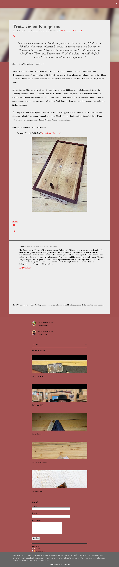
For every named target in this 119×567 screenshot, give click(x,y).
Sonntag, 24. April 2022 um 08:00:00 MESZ (42, 246)
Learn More (56, 564)
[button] (13, 36)
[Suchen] (115, 3)
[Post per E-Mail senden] (13, 226)
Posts (37, 549)
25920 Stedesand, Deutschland (70, 31)
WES (15, 222)
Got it (67, 564)
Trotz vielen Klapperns (50, 133)
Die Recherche (37, 434)
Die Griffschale (37, 491)
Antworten (25, 268)
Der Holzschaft (37, 376)
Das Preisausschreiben (40, 463)
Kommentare (40, 551)
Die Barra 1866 (37, 405)
